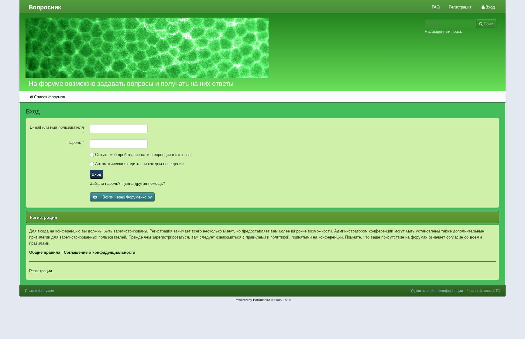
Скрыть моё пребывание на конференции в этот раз (142, 154)
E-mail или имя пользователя (57, 130)
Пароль (75, 142)
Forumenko (261, 299)
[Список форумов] (201, 48)
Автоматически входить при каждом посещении (139, 163)
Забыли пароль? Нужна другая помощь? (127, 183)
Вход (96, 174)
